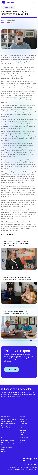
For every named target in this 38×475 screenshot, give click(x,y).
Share (2, 22)
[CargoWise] (8, 2)
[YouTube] (35, 464)
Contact (3, 451)
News (3, 449)
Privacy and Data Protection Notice (17, 469)
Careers (22, 443)
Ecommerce (23, 426)
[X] (11, 22)
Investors (22, 440)
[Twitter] (32, 464)
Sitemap (26, 467)
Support (3, 445)
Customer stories (6, 447)
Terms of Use (33, 467)
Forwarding (23, 419)
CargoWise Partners (7, 440)
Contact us (11, 369)
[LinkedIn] (8, 22)
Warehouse (23, 423)
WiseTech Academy (7, 443)
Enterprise (23, 428)
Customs (22, 421)
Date (2, 20)
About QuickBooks (7, 428)
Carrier (22, 434)
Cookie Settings (33, 469)
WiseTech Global (24, 438)
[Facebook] (9, 22)
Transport (23, 430)
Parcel (22, 432)
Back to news (9, 7)
